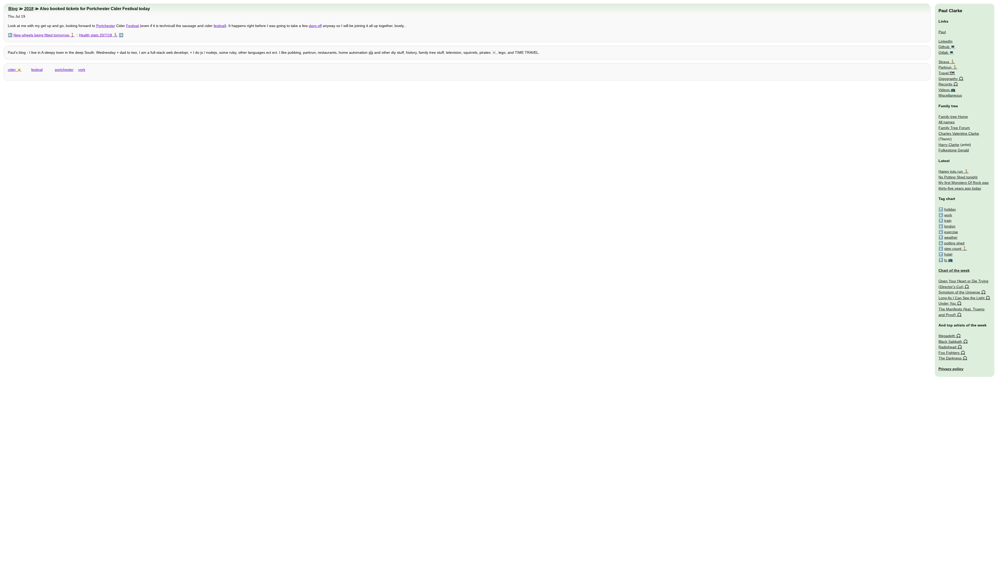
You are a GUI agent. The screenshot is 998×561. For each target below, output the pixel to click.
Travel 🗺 (946, 73)
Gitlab (943, 52)
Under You (947, 303)
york (81, 70)
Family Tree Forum (954, 128)
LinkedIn (945, 41)
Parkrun (944, 67)
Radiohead (947, 347)
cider (12, 70)
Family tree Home (953, 117)
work (948, 215)
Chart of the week (954, 270)
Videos (944, 90)
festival (219, 26)
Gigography (948, 79)
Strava (943, 62)
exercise (951, 232)
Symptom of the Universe (959, 292)
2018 (29, 8)
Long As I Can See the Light (961, 298)
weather (950, 237)
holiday (950, 209)
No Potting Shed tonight (957, 177)
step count (952, 248)
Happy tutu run (950, 171)
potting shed (954, 243)
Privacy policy (950, 369)
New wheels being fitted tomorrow (41, 35)
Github (943, 47)
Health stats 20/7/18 (95, 35)
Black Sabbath (950, 341)
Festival (132, 26)
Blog (13, 8)
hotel (948, 254)
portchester (64, 70)
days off (315, 26)
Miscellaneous (950, 95)
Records (945, 84)
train (947, 220)
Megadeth (946, 336)
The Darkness (950, 358)
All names (946, 122)
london (949, 226)
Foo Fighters (949, 353)
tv (945, 260)
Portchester (105, 26)
